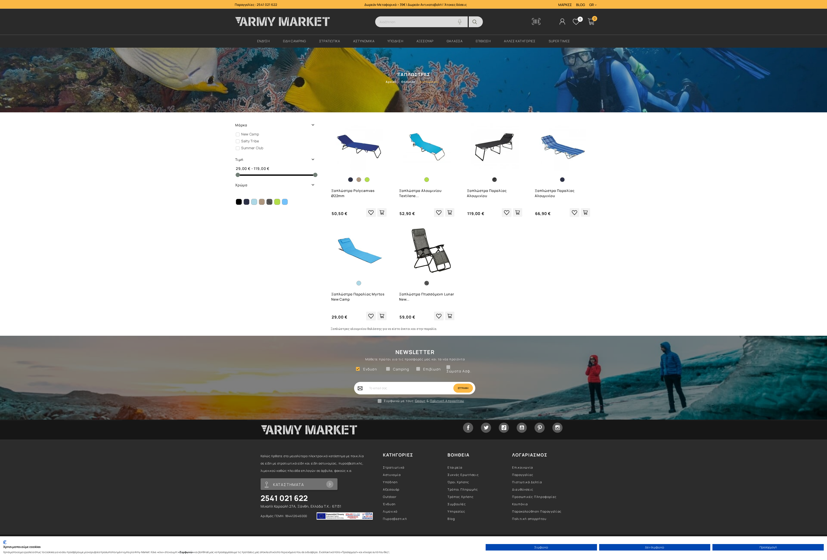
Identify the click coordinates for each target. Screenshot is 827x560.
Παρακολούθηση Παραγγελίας (537, 511)
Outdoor (389, 497)
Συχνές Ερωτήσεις (463, 475)
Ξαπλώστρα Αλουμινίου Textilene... (420, 193)
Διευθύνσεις (522, 489)
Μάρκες (565, 5)
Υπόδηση (390, 482)
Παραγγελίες (522, 475)
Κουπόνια (520, 504)
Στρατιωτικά (393, 467)
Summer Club (252, 148)
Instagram (557, 428)
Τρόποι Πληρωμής (463, 489)
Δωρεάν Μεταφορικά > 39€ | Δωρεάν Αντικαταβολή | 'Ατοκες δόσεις (415, 4)
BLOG (580, 5)
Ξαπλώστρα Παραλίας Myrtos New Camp (357, 297)
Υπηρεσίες (456, 511)
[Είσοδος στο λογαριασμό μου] (562, 21)
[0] (576, 21)
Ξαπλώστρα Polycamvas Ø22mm (353, 193)
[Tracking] (536, 24)
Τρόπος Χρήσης (461, 497)
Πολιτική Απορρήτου (447, 401)
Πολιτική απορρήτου (529, 519)
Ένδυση (389, 504)
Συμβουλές (457, 504)
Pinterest (540, 428)
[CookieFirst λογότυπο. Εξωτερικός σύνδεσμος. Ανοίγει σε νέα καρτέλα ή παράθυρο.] (4, 542)
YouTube (522, 428)
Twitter (486, 428)
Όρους (420, 401)
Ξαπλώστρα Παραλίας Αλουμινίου (487, 193)
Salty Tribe (250, 141)
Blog (451, 519)
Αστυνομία (392, 475)
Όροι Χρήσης (458, 482)
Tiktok (504, 428)
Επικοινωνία (522, 467)
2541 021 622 (267, 4)
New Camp (250, 134)
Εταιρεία (455, 467)
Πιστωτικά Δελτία (527, 482)
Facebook (468, 428)
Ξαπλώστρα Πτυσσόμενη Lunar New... (426, 297)
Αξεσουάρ (391, 489)
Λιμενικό (390, 511)
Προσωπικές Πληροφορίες (534, 497)
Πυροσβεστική (395, 519)
